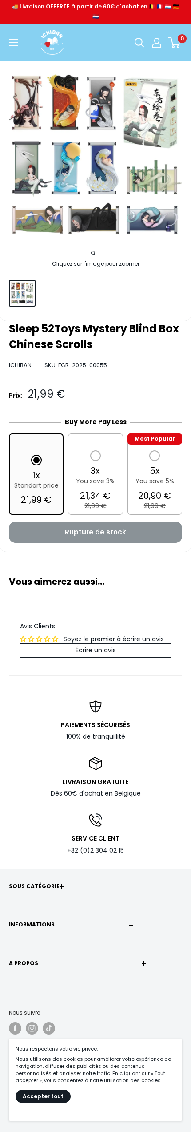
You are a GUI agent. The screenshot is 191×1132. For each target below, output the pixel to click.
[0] (174, 42)
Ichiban (20, 365)
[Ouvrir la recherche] (139, 43)
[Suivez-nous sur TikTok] (49, 1028)
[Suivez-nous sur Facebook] (15, 1028)
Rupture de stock (95, 532)
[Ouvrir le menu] (13, 42)
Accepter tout (43, 1096)
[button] (36, 481)
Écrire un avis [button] (96, 650)
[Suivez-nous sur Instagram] (32, 1028)
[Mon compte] (156, 43)
